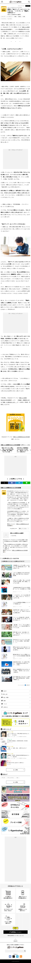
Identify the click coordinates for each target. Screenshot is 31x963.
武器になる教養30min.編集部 (16, 533)
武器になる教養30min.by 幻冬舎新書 (14, 7)
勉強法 (19, 16)
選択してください (23, 528)
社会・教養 (5, 697)
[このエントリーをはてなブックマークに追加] (17, 956)
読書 (24, 16)
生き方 (4, 691)
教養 (15, 16)
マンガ (5, 703)
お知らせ (6, 707)
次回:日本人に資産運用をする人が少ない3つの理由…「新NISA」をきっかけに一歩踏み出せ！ (22, 449)
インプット (4, 18)
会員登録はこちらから (16, 932)
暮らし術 (5, 694)
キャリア (3, 16)
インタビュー (10, 16)
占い (18, 777)
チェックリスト (11, 777)
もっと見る (15, 769)
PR (29, 591)
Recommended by (21, 685)
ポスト (28, 5)
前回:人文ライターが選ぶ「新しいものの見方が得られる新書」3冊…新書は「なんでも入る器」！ (8, 449)
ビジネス (10, 18)
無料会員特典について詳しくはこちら (16, 935)
